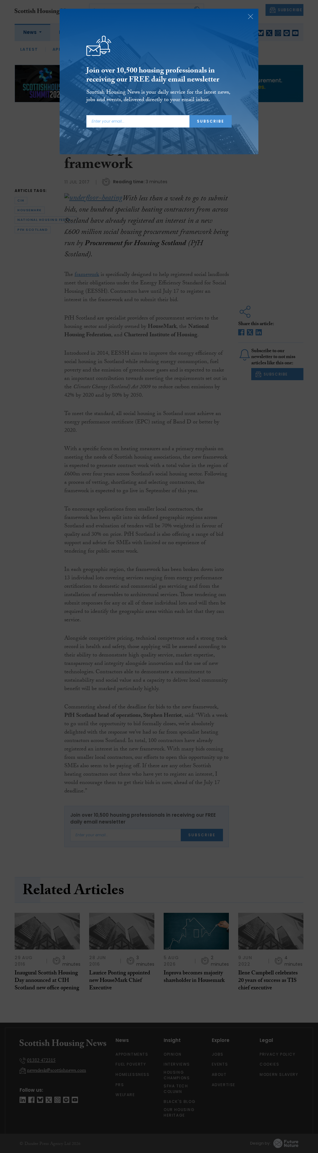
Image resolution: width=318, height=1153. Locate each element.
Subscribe (210, 121)
